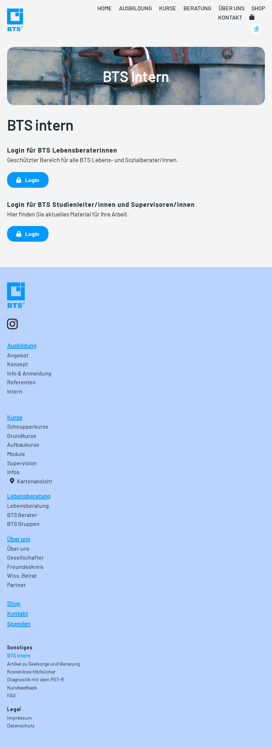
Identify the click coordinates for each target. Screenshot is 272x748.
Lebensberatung (28, 495)
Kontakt (17, 613)
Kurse (14, 416)
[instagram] (12, 324)
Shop (14, 603)
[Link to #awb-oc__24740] (256, 29)
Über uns (18, 538)
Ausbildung (21, 345)
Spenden (18, 623)
